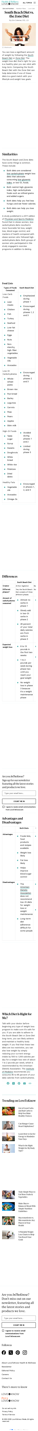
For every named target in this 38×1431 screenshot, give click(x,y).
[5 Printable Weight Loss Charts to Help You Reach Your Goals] (8, 1235)
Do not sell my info (9, 1408)
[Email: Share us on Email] (24, 1083)
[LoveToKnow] (19, 1392)
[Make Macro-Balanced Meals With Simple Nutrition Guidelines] (8, 1206)
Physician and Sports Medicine (19, 219)
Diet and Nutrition (8, 8)
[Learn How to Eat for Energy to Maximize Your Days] (8, 1137)
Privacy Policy (7, 1411)
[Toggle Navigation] (34, 3)
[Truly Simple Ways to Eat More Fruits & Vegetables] (8, 1194)
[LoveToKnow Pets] (19, 1399)
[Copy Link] (30, 1083)
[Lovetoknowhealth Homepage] (10, 2)
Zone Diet (20, 58)
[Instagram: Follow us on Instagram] (25, 1352)
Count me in (19, 801)
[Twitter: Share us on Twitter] (13, 1083)
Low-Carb (31, 8)
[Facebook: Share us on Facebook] (8, 1083)
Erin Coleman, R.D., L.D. (20, 20)
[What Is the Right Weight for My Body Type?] (8, 1148)
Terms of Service (8, 1415)
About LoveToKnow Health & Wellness (19, 1363)
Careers (5, 1374)
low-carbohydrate (15, 173)
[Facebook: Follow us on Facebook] (4, 1352)
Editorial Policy (8, 1370)
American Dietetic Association (25, 890)
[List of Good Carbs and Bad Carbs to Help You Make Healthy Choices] (8, 1111)
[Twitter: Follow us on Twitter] (11, 1352)
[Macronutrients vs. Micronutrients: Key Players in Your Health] (8, 1220)
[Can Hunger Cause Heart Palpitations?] (8, 1125)
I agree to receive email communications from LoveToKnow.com (21, 808)
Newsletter (7, 1366)
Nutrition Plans (21, 8)
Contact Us (7, 1378)
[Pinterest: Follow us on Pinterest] (18, 1352)
